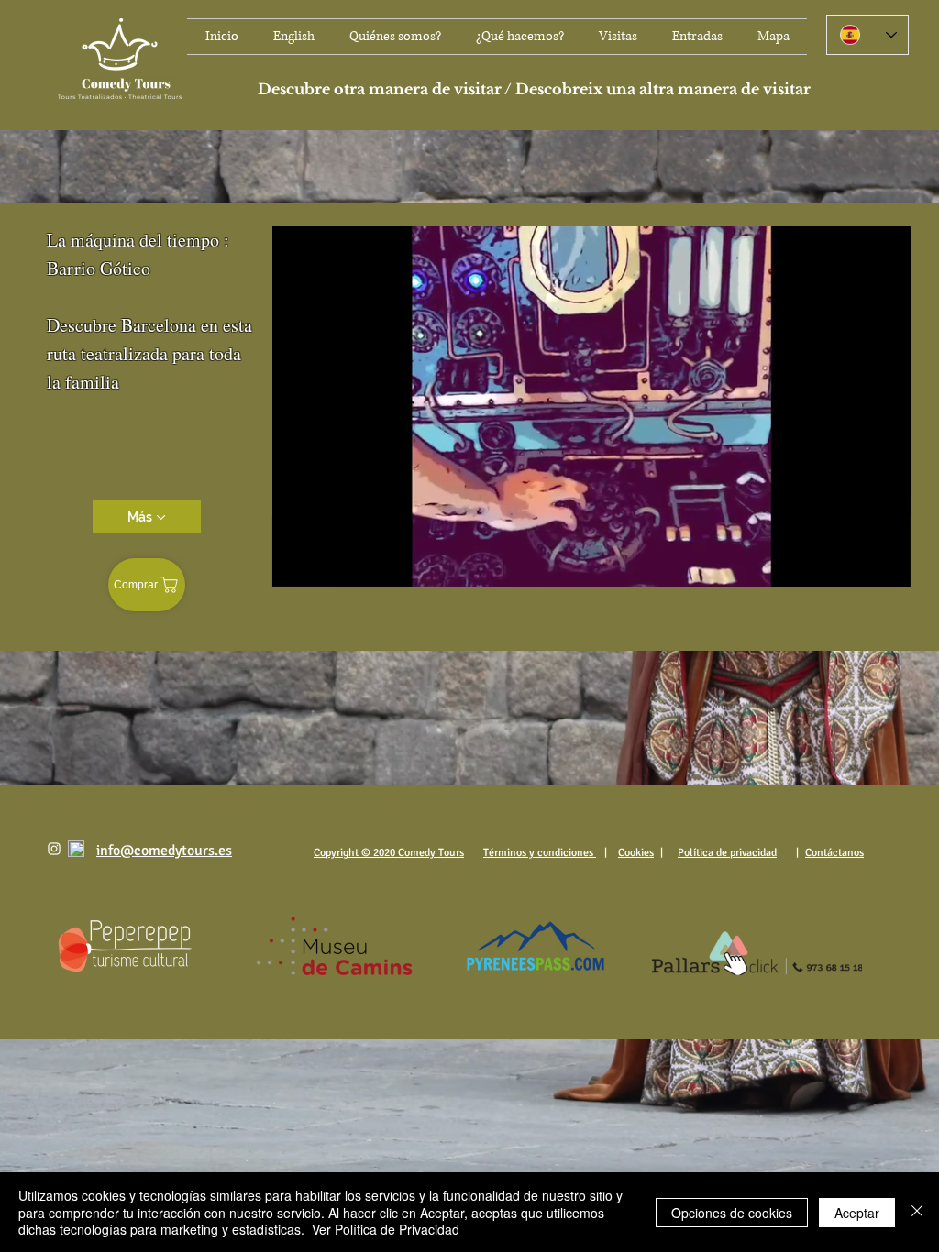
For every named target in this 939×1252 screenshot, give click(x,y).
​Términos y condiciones (539, 853)
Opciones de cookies (731, 1212)
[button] (887, 566)
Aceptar (856, 1212)
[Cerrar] (917, 1212)
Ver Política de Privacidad (385, 1229)
